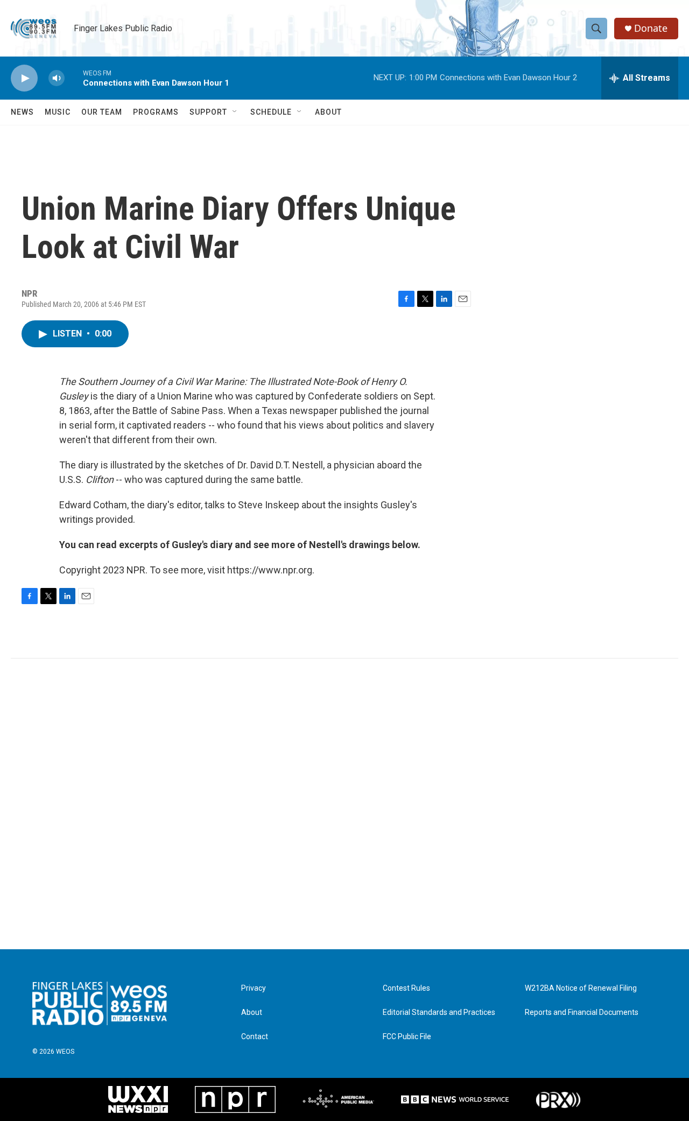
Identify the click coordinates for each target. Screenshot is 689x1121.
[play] (24, 78)
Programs (156, 112)
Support (208, 112)
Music (58, 112)
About (328, 112)
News (22, 112)
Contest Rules (406, 988)
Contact (254, 1037)
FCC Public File (407, 1037)
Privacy (253, 988)
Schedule (271, 112)
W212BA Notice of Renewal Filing (581, 988)
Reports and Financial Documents (581, 1012)
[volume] (56, 78)
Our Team (101, 112)
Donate (650, 28)
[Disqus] (344, 803)
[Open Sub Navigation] (235, 112)
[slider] (73, 77)
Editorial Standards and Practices (439, 1012)
